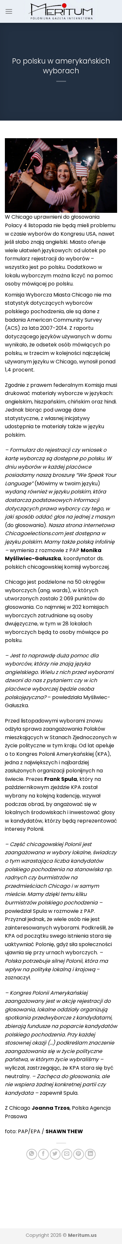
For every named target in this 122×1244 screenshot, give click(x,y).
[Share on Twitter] (55, 1154)
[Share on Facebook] (43, 1154)
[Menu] (9, 11)
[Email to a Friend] (66, 1154)
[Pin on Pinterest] (78, 1154)
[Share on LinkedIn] (90, 1154)
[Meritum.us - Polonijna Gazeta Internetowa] (61, 11)
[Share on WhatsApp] (31, 1154)
